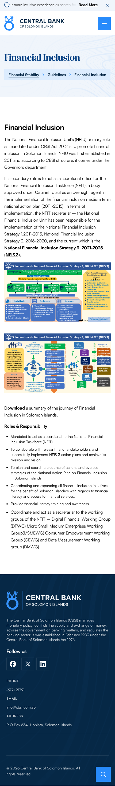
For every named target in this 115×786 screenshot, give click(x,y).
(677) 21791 (15, 690)
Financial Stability (24, 74)
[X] (27, 664)
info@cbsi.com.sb (21, 707)
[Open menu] (104, 23)
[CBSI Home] (34, 23)
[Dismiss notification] (107, 5)
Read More (88, 4)
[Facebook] (12, 664)
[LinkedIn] (42, 664)
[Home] (43, 600)
